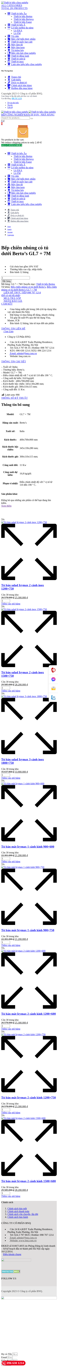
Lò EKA (18, 30)
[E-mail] (53, 688)
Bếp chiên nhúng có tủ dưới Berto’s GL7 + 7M (29, 288)
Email (4, 1357)
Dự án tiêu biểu (13, 103)
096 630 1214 (15, 1363)
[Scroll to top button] (53, 1354)
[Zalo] (53, 697)
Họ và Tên (6, 1354)
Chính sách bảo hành (17, 1217)
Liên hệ (10, 107)
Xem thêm (6, 505)
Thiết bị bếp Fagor (23, 22)
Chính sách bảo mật (17, 1208)
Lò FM (17, 33)
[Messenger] (53, 679)
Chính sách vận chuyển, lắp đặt (22, 1214)
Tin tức (10, 105)
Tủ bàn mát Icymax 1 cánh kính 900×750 (27, 930)
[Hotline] (53, 670)
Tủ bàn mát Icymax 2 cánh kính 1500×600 (28, 1181)
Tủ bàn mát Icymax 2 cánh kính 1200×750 (28, 1097)
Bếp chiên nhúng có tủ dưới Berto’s (28, 287)
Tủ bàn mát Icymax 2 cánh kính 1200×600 (28, 1013)
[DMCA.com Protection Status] (10, 1272)
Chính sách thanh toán (18, 1211)
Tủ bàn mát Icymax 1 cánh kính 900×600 (27, 846)
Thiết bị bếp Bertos (23, 16)
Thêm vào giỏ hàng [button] (10, 603)
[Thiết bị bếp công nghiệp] (14, 2)
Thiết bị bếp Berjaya (24, 19)
